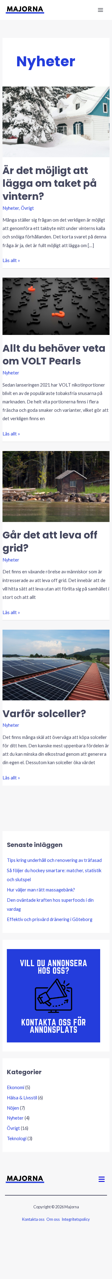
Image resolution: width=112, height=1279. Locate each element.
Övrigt (27, 208)
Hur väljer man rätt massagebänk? (41, 889)
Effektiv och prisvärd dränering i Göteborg (49, 919)
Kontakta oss (33, 1219)
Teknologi (16, 1138)
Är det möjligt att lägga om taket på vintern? (49, 183)
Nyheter (10, 208)
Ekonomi (15, 1087)
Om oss (53, 1219)
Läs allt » (11, 259)
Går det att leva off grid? (49, 541)
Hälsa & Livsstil (22, 1097)
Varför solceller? (44, 714)
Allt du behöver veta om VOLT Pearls (53, 354)
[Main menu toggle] (100, 9)
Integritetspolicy (76, 1219)
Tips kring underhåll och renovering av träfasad (54, 860)
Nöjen (13, 1108)
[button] (101, 1179)
